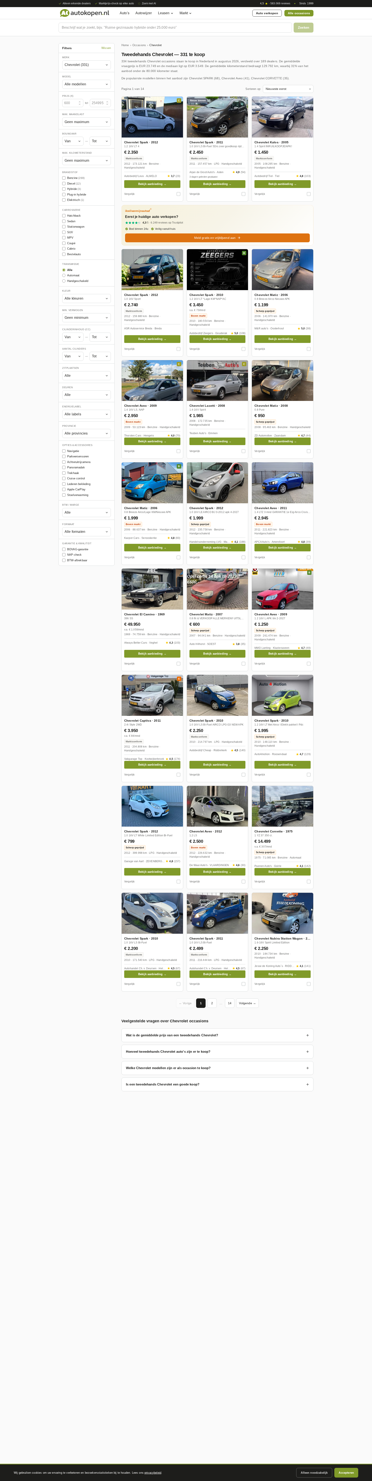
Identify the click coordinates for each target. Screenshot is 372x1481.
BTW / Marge (70, 505)
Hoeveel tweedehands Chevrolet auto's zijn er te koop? (168, 1051)
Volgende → (247, 1003)
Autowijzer (143, 13)
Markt (184, 13)
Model (66, 76)
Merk (65, 57)
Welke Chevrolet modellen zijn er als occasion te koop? (168, 1068)
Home (125, 45)
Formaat (68, 524)
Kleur (66, 291)
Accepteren (346, 1472)
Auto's (124, 13)
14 (229, 1003)
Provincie (69, 426)
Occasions (139, 45)
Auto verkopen (267, 13)
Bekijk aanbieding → (152, 184)
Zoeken (303, 27)
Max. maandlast (73, 114)
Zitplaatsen (70, 368)
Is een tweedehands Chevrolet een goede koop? (162, 1084)
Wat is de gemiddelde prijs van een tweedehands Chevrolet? (172, 1035)
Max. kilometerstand (77, 153)
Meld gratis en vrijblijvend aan (215, 237)
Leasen (164, 13)
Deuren (67, 387)
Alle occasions (299, 13)
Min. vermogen (72, 310)
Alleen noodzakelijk (314, 1472)
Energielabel (71, 406)
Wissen (106, 48)
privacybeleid (152, 1472)
